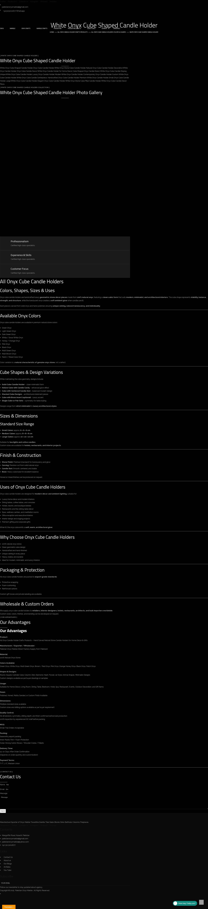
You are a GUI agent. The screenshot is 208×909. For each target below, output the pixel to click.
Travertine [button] (58, 28)
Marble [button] (12, 28)
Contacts (6, 829)
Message (3, 793)
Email (2, 789)
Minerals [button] (116, 28)
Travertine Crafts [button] (74, 28)
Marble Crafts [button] (42, 28)
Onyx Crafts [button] (25, 28)
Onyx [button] (2, 28)
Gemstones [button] (91, 28)
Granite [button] (104, 28)
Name (2, 785)
